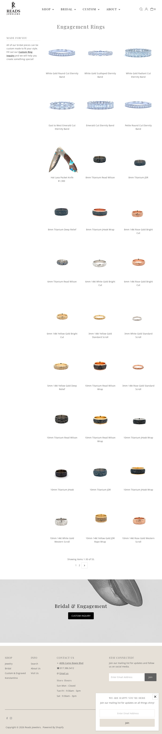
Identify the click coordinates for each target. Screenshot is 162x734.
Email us (64, 673)
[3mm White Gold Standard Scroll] (138, 313)
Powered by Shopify (53, 727)
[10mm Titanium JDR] (100, 470)
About (112, 9)
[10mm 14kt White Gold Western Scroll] (62, 518)
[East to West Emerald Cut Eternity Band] (62, 105)
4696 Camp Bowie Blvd (71, 663)
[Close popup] (155, 697)
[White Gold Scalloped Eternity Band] (100, 53)
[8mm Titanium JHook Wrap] (100, 209)
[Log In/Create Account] (146, 9)
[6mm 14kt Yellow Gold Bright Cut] (62, 313)
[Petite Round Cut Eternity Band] (138, 105)
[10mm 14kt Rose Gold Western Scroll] (138, 518)
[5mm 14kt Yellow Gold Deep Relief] (62, 365)
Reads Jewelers (33, 727)
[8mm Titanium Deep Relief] (62, 209)
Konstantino (11, 677)
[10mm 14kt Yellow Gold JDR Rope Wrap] (100, 518)
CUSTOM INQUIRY (81, 615)
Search (34, 663)
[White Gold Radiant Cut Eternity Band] (138, 53)
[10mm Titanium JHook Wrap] (138, 417)
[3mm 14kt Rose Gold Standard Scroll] (138, 365)
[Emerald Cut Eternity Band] (100, 105)
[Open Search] (141, 9)
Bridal (67, 9)
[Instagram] (11, 718)
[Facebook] (7, 718)
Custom (90, 9)
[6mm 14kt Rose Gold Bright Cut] (138, 261)
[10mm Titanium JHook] (62, 470)
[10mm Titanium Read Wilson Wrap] (100, 365)
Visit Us (35, 673)
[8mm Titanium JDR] (138, 157)
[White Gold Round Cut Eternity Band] (62, 53)
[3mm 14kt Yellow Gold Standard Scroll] (100, 313)
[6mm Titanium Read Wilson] (62, 261)
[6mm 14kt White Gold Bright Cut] (100, 261)
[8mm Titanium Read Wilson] (100, 157)
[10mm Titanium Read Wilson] (62, 417)
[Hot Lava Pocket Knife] (62, 157)
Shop (47, 9)
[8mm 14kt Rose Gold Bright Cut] (138, 209)
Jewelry (8, 663)
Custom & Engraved (15, 673)
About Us (35, 668)
